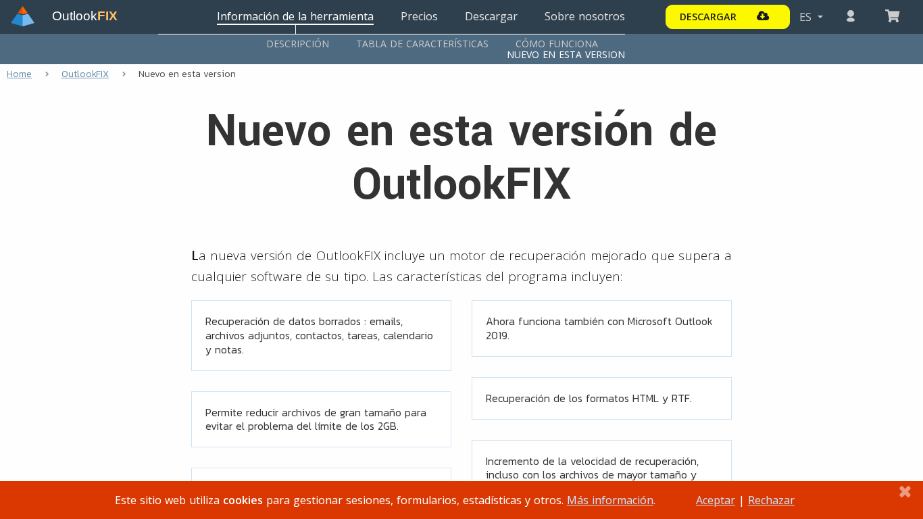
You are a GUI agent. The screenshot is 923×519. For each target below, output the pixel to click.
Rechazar (771, 500)
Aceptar (715, 500)
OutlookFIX (85, 74)
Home (19, 74)
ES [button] (807, 16)
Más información (610, 500)
